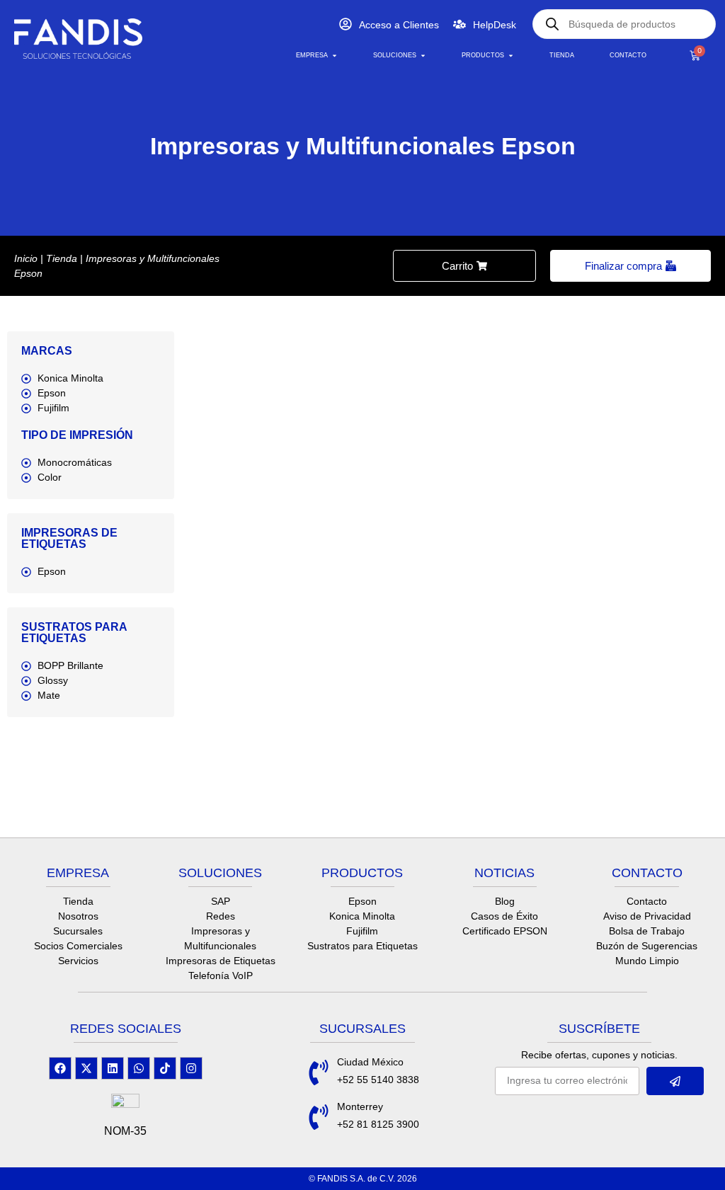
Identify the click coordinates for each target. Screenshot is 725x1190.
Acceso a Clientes (399, 24)
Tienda (61, 258)
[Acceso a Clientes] (345, 24)
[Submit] (675, 1081)
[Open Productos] (511, 56)
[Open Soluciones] (423, 56)
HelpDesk (494, 24)
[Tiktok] (165, 1068)
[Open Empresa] (334, 56)
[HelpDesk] (459, 24)
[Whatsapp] (138, 1068)
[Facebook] (60, 1068)
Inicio (26, 258)
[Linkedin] (112, 1068)
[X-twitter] (86, 1068)
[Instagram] (191, 1068)
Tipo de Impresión (77, 435)
